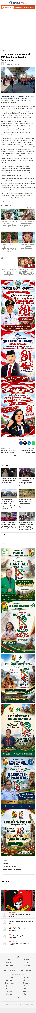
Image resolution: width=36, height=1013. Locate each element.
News (10, 912)
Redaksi (26, 960)
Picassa (10, 994)
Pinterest (10, 980)
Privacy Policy (9, 965)
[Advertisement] (18, 28)
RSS (19, 997)
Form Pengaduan (26, 971)
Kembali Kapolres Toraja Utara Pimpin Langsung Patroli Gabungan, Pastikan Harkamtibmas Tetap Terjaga (8, 482)
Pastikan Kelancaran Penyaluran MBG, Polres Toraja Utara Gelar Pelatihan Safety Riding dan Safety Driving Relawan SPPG (8, 504)
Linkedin (27, 986)
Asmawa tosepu (8, 873)
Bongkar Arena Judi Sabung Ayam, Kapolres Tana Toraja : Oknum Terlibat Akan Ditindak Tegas (26, 503)
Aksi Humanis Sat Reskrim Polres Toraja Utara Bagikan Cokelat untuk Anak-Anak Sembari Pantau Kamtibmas (27, 482)
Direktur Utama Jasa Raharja (12, 869)
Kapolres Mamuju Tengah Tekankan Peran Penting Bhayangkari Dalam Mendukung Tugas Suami (8, 525)
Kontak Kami (26, 968)
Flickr (27, 994)
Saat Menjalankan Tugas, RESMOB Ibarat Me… (19, 915)
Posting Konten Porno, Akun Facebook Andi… (21, 922)
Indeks (9, 960)
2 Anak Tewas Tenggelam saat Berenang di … (18, 936)
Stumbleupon (10, 983)
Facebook (10, 977)
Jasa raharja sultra (9, 866)
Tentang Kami (9, 968)
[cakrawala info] (18, 2)
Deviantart (10, 989)
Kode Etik (9, 962)
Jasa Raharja (7, 863)
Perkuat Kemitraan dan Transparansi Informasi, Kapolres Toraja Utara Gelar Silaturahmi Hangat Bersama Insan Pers (26, 526)
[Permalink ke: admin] (2, 63)
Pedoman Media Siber (9, 971)
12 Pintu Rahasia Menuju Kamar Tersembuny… (18, 929)
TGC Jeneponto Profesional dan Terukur (19, 944)
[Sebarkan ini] (21, 443)
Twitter (27, 977)
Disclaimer (26, 965)
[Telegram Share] (29, 443)
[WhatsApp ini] (33, 443)
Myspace (27, 989)
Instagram (10, 986)
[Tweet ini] (25, 443)
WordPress (27, 983)
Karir (26, 962)
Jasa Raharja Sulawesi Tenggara (13, 876)
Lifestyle (11, 927)
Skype (10, 991)
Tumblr (27, 980)
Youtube (27, 991)
